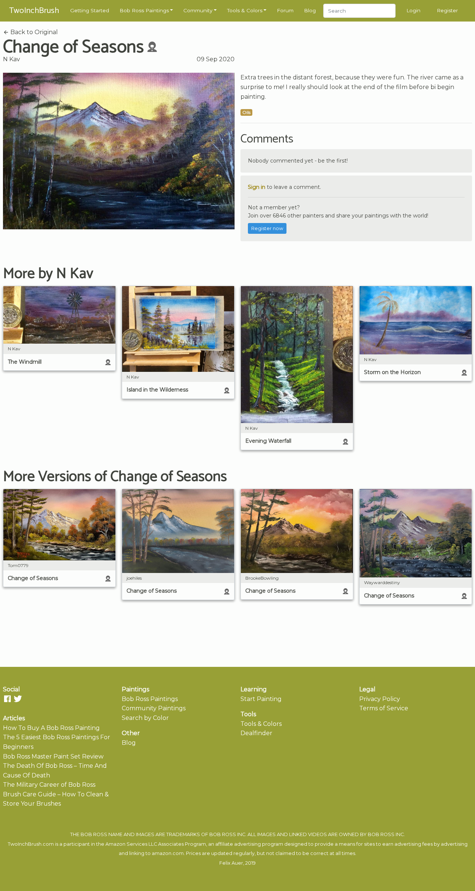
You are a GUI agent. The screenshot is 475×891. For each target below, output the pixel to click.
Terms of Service (383, 708)
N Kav (11, 59)
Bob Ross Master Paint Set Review (53, 756)
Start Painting (261, 698)
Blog (310, 10)
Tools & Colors (244, 10)
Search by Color (145, 717)
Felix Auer (231, 863)
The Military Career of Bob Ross (49, 784)
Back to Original (33, 32)
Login (413, 10)
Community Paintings (154, 708)
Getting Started (89, 10)
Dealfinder (256, 733)
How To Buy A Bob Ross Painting (51, 727)
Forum (285, 10)
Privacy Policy (379, 698)
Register (447, 10)
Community (197, 10)
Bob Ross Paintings (144, 10)
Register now (267, 228)
